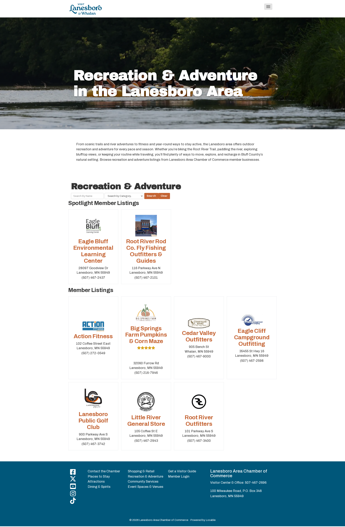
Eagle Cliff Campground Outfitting (252, 337)
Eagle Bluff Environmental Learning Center (93, 251)
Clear (164, 196)
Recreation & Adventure (145, 476)
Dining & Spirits (99, 487)
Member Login (178, 476)
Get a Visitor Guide (182, 471)
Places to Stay (99, 476)
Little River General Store (146, 420)
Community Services (143, 481)
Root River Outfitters (199, 420)
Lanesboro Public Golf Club (93, 420)
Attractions (96, 481)
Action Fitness (93, 336)
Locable (211, 520)
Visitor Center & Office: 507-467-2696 (238, 482)
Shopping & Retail (141, 471)
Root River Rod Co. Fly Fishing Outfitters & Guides (146, 251)
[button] (268, 7)
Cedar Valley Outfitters (199, 336)
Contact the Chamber (104, 471)
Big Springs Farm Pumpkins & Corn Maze (146, 335)
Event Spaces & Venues (145, 487)
